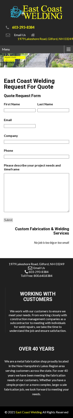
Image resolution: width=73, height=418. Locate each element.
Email (8, 120)
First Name (12, 104)
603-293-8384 (38, 272)
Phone (8, 150)
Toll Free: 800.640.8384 (36, 275)
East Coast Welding (28, 412)
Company (11, 135)
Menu (6, 49)
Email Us (20, 35)
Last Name (45, 104)
